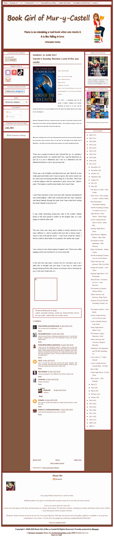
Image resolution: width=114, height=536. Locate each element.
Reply (40, 331)
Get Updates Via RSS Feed (81, 3)
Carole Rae (41, 379)
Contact (95, 3)
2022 (91, 148)
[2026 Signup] (16, 135)
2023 (91, 145)
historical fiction (68, 313)
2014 (91, 407)
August (93, 180)
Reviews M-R (29, 3)
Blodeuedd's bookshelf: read (98, 89)
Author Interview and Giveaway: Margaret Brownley (98, 342)
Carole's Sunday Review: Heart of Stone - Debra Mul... (99, 222)
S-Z (37, 3)
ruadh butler (50, 315)
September (94, 177)
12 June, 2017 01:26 (52, 379)
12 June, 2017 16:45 (66, 409)
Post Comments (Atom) (51, 468)
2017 (91, 164)
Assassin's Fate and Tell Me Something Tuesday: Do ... (99, 303)
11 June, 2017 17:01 (66, 326)
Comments (11, 116)
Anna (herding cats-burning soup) (48, 326)
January (93, 397)
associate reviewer (47, 313)
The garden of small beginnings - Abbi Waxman (97, 243)
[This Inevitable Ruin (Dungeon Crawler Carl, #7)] (90, 110)
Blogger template (35, 533)
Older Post (77, 460)
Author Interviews (65, 3)
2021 (91, 151)
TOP (60, 535)
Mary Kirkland (42, 371)
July (92, 183)
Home (6, 3)
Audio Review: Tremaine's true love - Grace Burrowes (99, 282)
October (94, 173)
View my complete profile (57, 522)
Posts (9, 112)
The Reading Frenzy (44, 334)
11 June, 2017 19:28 (57, 334)
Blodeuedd (47, 390)
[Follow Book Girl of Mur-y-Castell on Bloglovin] (15, 92)
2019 (91, 157)
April (93, 388)
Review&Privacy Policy (48, 3)
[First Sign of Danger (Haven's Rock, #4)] (103, 97)
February (94, 394)
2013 (91, 410)
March (93, 391)
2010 (91, 420)
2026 (91, 135)
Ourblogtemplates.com (61, 533)
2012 (91, 413)
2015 (91, 404)
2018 (91, 161)
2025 (91, 138)
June (92, 186)
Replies (42, 388)
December (94, 167)
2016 (91, 400)
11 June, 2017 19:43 (67, 345)
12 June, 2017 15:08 (51, 400)
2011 (91, 416)
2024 (91, 141)
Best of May (94, 369)
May (92, 384)
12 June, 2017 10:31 (60, 390)
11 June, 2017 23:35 (54, 371)
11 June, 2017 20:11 (48, 360)
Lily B (40, 360)
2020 (91, 154)
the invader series (61, 315)
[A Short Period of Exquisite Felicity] (90, 103)
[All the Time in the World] (98, 110)
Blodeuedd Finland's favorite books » (97, 124)
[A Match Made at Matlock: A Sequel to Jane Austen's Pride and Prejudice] (103, 103)
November (94, 170)
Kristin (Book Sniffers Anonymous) (49, 345)
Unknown (41, 400)
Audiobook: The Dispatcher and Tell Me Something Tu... (99, 351)
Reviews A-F (14, 3)
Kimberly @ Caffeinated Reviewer (49, 409)
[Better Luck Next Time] (98, 97)
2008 (91, 426)
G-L (22, 3)
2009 (91, 423)
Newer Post (37, 460)
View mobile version (57, 463)
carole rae (58, 313)
